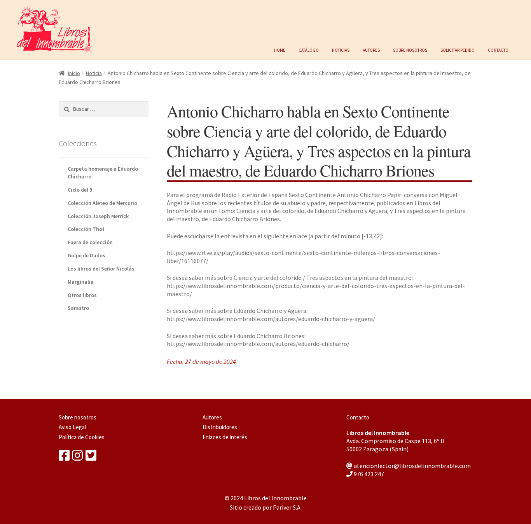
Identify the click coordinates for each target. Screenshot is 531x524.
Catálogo (309, 49)
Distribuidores (220, 427)
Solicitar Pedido (457, 49)
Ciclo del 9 (80, 189)
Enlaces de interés (225, 437)
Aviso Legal (72, 427)
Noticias (340, 49)
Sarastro (78, 307)
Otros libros (82, 295)
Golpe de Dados (86, 255)
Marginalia (81, 281)
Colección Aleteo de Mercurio (102, 202)
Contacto (498, 49)
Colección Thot (86, 228)
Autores (371, 49)
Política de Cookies (82, 437)
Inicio (74, 73)
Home (279, 49)
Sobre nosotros (410, 49)
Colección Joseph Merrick (98, 216)
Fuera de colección (90, 242)
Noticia (94, 73)
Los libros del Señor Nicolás (101, 268)
